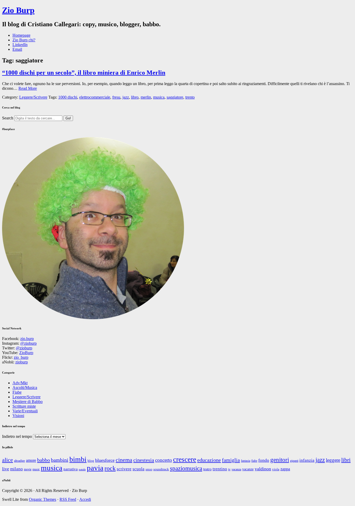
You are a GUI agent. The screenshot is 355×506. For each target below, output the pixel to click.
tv (229, 469)
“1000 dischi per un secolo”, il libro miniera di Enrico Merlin (83, 72)
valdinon (263, 468)
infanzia (306, 460)
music (36, 469)
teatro (207, 469)
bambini (59, 460)
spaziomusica (186, 468)
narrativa (70, 469)
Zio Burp (18, 10)
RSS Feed (68, 499)
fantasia (245, 461)
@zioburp (28, 343)
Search (7, 118)
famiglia (231, 460)
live (5, 468)
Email (17, 49)
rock (110, 468)
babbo (43, 460)
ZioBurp (26, 352)
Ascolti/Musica (24, 387)
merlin (146, 97)
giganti (294, 461)
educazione (209, 460)
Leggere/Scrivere (33, 97)
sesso (149, 469)
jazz (125, 97)
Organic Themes (42, 499)
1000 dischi (67, 97)
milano (16, 468)
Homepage (21, 35)
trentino (220, 468)
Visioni (18, 415)
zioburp (21, 362)
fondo (263, 460)
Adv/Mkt (20, 383)
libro (135, 97)
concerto (163, 460)
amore (31, 460)
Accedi (85, 499)
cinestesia (143, 460)
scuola (138, 468)
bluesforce (105, 460)
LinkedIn (20, 44)
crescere (184, 459)
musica (159, 97)
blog (91, 461)
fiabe (254, 461)
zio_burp (21, 357)
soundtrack (161, 469)
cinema (124, 460)
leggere (333, 460)
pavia (95, 468)
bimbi (78, 459)
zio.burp (27, 338)
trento (190, 97)
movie (27, 469)
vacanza (236, 469)
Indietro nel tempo (17, 436)
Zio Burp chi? (23, 40)
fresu (116, 97)
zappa (285, 469)
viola (275, 469)
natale (82, 469)
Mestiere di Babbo (27, 401)
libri (346, 460)
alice (7, 460)
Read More (27, 88)
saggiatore (175, 97)
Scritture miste (24, 406)
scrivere (124, 468)
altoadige (19, 461)
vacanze (248, 469)
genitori (279, 460)
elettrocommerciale (94, 97)
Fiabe (17, 392)
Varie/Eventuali (25, 411)
